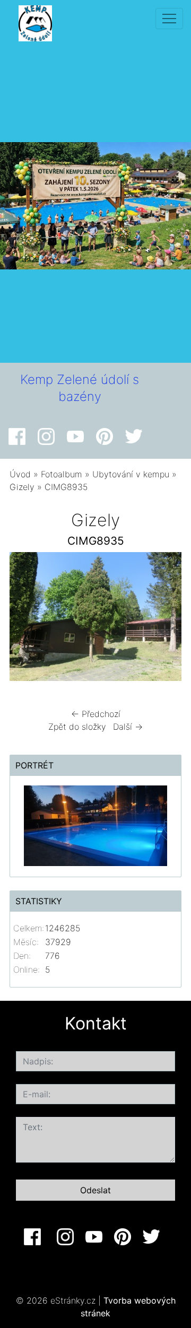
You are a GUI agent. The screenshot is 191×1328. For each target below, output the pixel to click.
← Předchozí (95, 714)
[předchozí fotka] (27, 619)
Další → (128, 726)
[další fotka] (164, 619)
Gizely (22, 487)
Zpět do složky (77, 726)
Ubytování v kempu (130, 474)
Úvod (20, 474)
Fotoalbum (61, 474)
